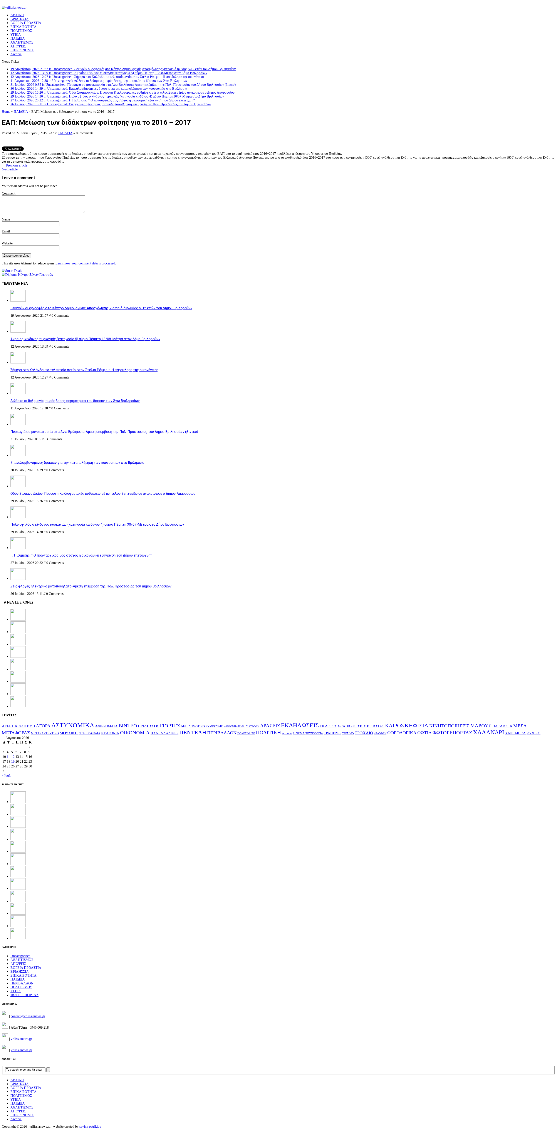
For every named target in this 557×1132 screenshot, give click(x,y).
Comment (8, 193)
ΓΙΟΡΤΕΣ (170, 725)
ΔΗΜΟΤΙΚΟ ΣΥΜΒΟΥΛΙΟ (206, 726)
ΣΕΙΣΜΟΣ (287, 733)
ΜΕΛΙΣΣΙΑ (503, 726)
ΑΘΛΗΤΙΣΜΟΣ (21, 42)
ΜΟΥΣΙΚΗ (69, 733)
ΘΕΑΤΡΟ (345, 726)
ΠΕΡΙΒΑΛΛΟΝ (222, 732)
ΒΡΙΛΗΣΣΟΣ (148, 726)
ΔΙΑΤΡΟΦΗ (252, 726)
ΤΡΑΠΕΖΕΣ (332, 733)
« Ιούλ (6, 775)
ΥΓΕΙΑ (15, 34)
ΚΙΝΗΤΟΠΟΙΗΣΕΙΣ (449, 725)
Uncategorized (20, 956)
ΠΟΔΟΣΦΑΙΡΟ (246, 733)
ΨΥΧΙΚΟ (533, 733)
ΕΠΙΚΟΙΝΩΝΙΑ (22, 50)
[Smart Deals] (12, 270)
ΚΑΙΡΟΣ (394, 725)
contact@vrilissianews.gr (28, 1016)
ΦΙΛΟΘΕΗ (380, 733)
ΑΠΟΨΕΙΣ (18, 46)
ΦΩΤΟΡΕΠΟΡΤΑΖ (452, 732)
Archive (16, 54)
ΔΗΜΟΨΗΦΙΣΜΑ (234, 726)
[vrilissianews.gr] (278, 8)
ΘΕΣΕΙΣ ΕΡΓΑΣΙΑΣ (368, 726)
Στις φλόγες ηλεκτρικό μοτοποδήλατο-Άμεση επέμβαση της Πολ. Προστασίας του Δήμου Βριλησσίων (90, 586)
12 (13, 757)
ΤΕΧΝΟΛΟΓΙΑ (314, 733)
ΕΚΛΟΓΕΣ (328, 726)
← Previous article (14, 165)
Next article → (12, 169)
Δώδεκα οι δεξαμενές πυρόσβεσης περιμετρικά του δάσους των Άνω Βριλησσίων (75, 401)
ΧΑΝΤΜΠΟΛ (515, 733)
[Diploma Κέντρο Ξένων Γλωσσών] (27, 274)
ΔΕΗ (184, 726)
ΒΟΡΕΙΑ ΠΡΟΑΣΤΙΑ (25, 23)
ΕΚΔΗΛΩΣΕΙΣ (300, 725)
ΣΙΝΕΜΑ (299, 733)
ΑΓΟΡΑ (43, 725)
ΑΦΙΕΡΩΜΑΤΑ (106, 726)
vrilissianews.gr (21, 1039)
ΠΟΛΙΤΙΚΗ (268, 732)
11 (8, 757)
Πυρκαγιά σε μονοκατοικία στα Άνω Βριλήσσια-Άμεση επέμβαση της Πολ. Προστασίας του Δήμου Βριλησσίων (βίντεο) (104, 432)
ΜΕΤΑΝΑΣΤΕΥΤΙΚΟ (45, 733)
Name (6, 219)
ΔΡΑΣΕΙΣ (270, 725)
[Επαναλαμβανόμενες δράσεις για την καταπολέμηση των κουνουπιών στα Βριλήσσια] (18, 455)
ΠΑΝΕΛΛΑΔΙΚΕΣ (164, 733)
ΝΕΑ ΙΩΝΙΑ (110, 733)
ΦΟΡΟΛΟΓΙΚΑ (401, 732)
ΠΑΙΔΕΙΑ (17, 38)
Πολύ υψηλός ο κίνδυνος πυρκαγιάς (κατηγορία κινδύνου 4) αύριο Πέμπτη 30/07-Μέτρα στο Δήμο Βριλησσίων (97, 524)
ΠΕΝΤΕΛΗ (192, 732)
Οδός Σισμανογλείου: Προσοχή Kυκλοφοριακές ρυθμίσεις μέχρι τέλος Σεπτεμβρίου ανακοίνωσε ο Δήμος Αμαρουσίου (102, 493)
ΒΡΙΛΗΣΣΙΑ (19, 19)
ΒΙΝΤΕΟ (128, 725)
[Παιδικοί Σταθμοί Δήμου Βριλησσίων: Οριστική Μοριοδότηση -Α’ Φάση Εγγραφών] (18, 926)
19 (13, 761)
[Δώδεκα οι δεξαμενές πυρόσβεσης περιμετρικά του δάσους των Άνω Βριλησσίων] (18, 393)
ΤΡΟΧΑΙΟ (364, 733)
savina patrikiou (90, 1126)
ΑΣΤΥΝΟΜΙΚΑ (72, 725)
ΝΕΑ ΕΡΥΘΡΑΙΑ (89, 733)
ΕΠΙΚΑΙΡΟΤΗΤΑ (23, 27)
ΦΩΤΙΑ (424, 732)
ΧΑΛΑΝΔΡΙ (488, 732)
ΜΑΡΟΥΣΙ (481, 725)
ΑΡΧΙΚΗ (17, 15)
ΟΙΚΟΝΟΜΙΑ (135, 732)
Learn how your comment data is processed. (85, 263)
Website (7, 243)
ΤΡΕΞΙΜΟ (348, 733)
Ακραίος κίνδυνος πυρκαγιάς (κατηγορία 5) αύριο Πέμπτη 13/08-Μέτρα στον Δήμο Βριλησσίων (85, 339)
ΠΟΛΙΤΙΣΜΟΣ (21, 30)
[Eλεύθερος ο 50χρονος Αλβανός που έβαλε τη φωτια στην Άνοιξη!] (18, 938)
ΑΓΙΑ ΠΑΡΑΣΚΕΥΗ (18, 726)
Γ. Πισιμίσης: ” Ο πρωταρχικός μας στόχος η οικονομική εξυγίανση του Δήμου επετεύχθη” (81, 555)
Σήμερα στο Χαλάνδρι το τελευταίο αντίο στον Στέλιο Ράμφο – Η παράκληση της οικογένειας (84, 370)
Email (6, 231)
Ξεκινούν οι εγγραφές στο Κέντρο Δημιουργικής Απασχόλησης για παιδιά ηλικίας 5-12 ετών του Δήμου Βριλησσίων (101, 308)
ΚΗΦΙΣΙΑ (416, 725)
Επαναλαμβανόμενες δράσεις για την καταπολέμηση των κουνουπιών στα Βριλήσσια (77, 463)
